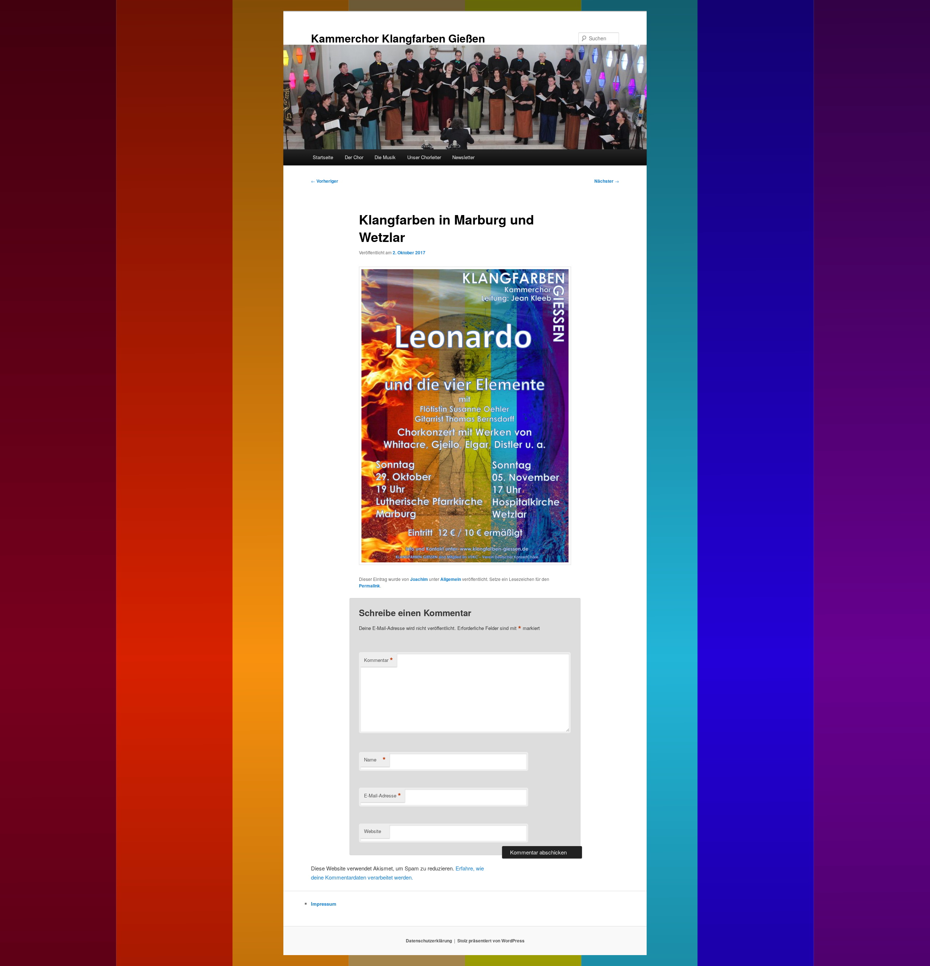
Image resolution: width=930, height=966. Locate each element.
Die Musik (385, 157)
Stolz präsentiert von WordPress (491, 940)
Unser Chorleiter (424, 157)
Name (375, 759)
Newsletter (463, 157)
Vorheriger (324, 181)
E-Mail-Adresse (382, 795)
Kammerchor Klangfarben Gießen (398, 38)
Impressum (323, 903)
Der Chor (354, 157)
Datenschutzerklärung (429, 940)
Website (372, 831)
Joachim (419, 579)
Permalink (369, 585)
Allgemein (450, 579)
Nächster (606, 181)
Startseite (323, 157)
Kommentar (378, 660)
